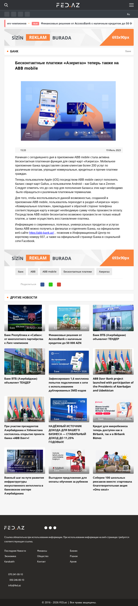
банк (20, 271)
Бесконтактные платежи (78, 271)
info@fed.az (14, 585)
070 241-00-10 (15, 574)
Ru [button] (128, 14)
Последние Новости (15, 550)
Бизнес (74, 550)
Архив (73, 561)
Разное (74, 556)
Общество (42, 556)
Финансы (42, 550)
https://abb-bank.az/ (41, 232)
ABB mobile (49, 271)
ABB (33, 271)
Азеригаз (104, 271)
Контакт (41, 561)
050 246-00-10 (16, 579)
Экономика (10, 556)
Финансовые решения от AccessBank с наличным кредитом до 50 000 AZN (79, 23)
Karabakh (9, 561)
